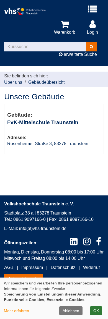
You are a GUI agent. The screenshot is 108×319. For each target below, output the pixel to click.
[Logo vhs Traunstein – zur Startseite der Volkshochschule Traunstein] (29, 11)
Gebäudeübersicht (46, 82)
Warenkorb (64, 32)
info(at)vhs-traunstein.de (42, 228)
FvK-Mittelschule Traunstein (42, 122)
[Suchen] (91, 46)
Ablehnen (71, 310)
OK (96, 310)
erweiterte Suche (80, 54)
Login (92, 32)
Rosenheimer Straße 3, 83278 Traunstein (47, 143)
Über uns (13, 82)
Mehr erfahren (16, 310)
